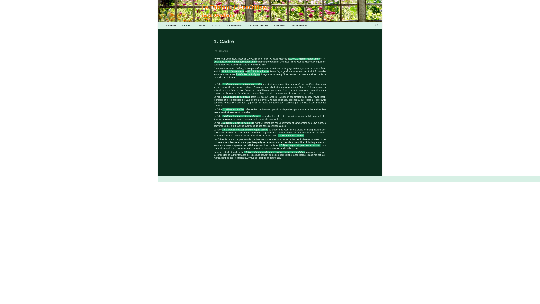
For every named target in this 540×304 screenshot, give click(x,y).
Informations (280, 25)
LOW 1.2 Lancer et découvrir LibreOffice (235, 62)
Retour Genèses (299, 25)
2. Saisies (200, 25)
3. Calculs (216, 25)
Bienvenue (171, 25)
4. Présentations (234, 25)
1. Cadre (186, 25)
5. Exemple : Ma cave (258, 25)
